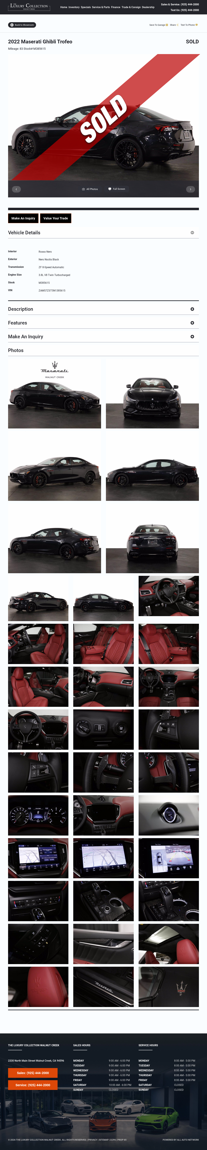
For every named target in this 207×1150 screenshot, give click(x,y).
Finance (115, 7)
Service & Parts (101, 7)
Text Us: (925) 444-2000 (185, 10)
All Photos (92, 189)
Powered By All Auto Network (181, 1140)
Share (173, 25)
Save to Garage (157, 25)
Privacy (92, 1140)
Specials (86, 7)
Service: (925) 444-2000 (33, 1085)
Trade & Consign (131, 7)
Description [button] (20, 309)
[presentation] (16, 189)
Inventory (74, 7)
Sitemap (104, 1140)
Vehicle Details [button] (24, 232)
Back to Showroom (24, 25)
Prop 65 (121, 1140)
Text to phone (188, 25)
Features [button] (17, 323)
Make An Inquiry (23, 218)
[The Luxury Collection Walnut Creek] (29, 7)
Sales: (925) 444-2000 (33, 1073)
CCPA (113, 1140)
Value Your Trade (56, 218)
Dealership (148, 7)
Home (63, 7)
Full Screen (119, 189)
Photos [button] (15, 350)
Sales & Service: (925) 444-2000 (180, 4)
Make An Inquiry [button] (25, 336)
